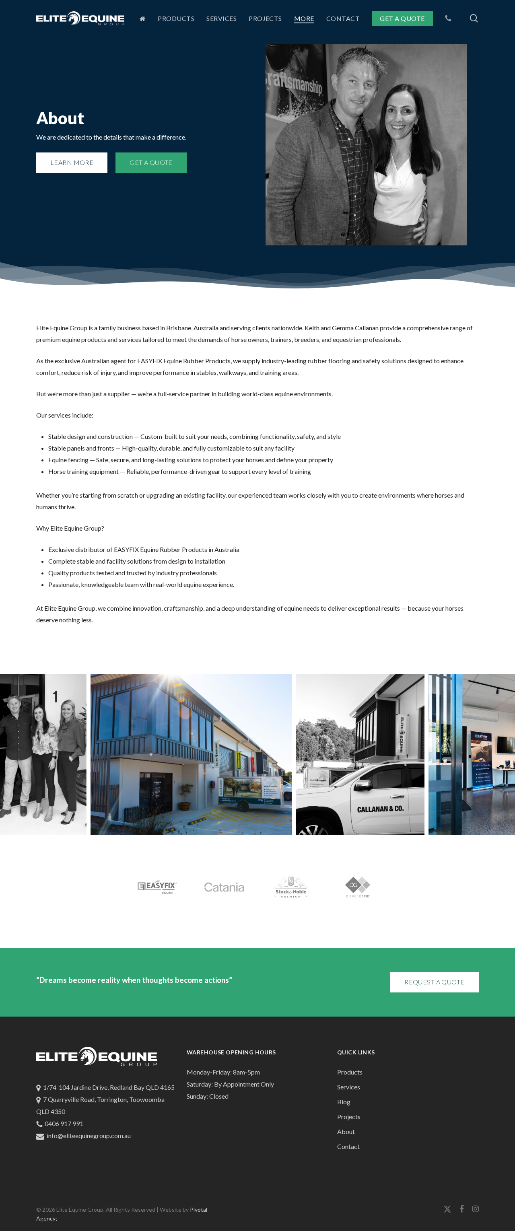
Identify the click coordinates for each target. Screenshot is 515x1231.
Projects (348, 1116)
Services (348, 1087)
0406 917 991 (64, 1123)
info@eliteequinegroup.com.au (89, 1135)
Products (350, 1072)
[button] (71, 162)
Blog (343, 1101)
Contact (348, 1146)
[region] (257, 754)
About (346, 1131)
